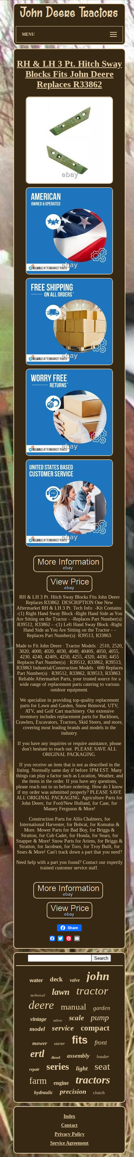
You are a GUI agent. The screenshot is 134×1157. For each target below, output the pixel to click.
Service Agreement (69, 1143)
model (37, 1028)
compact (95, 1028)
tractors (93, 1079)
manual (73, 1006)
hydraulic (43, 1092)
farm (38, 1081)
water (36, 980)
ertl (37, 1053)
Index (69, 1116)
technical (38, 995)
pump (100, 1017)
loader (103, 1056)
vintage (38, 1019)
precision (73, 1091)
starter (59, 1043)
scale (76, 1018)
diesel (55, 1057)
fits (80, 1040)
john (98, 976)
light (82, 1068)
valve (75, 980)
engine (61, 1083)
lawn (60, 992)
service (63, 1028)
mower (39, 1043)
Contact (69, 1125)
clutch (99, 1092)
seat (102, 1066)
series (57, 1066)
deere (41, 1005)
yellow (57, 1020)
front (100, 1042)
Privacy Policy (70, 1134)
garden (101, 1008)
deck (56, 979)
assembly (78, 1056)
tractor (92, 990)
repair (34, 1069)
